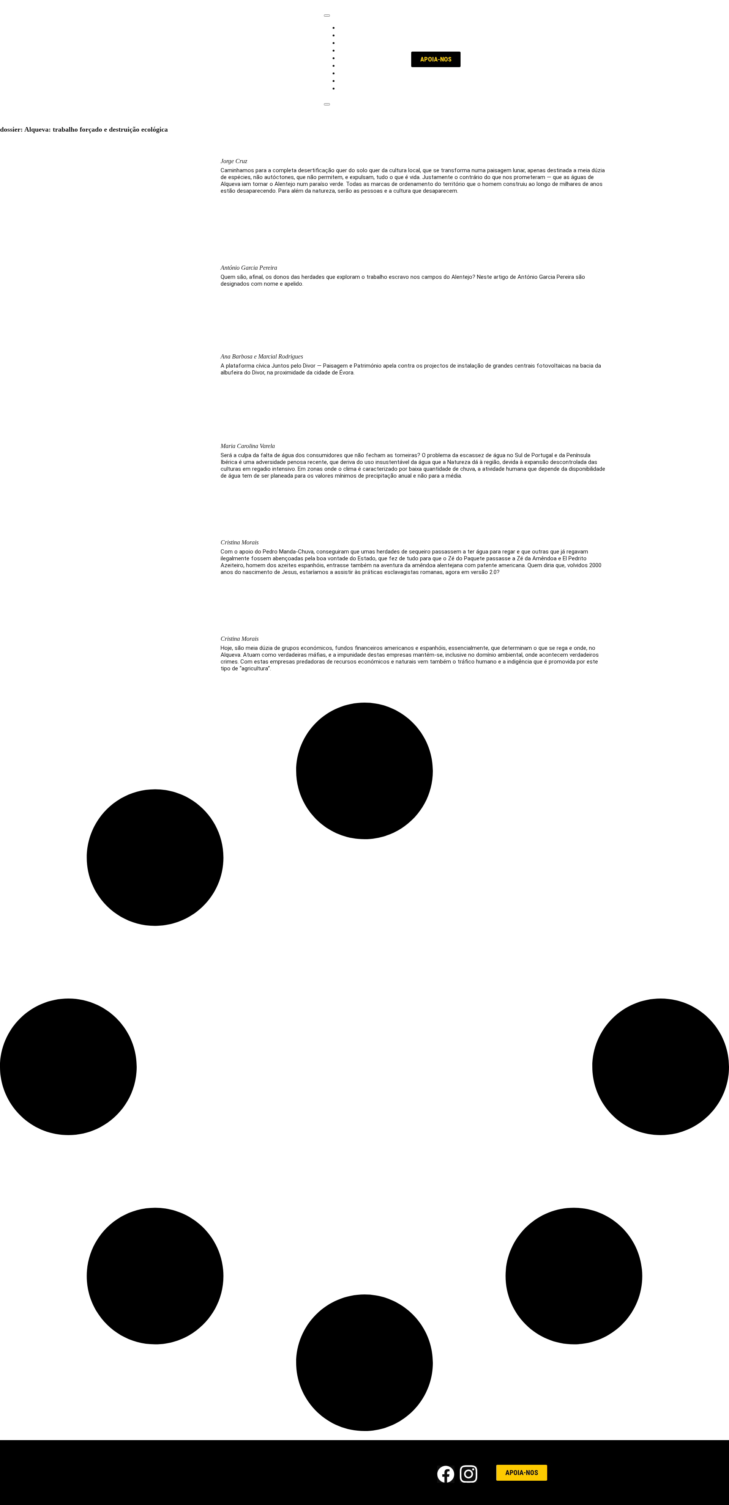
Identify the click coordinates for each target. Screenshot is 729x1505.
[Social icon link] (445, 1474)
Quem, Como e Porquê (371, 88)
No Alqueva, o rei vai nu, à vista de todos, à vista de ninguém (358, 625)
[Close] (327, 104)
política (349, 35)
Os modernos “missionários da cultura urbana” (329, 148)
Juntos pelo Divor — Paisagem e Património (321, 343)
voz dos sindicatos (366, 57)
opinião (349, 80)
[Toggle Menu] (327, 15)
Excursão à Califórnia (270, 529)
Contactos (382, 1472)
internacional (357, 50)
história (350, 65)
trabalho (351, 27)
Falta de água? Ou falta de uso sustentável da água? (338, 433)
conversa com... (361, 73)
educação (353, 42)
